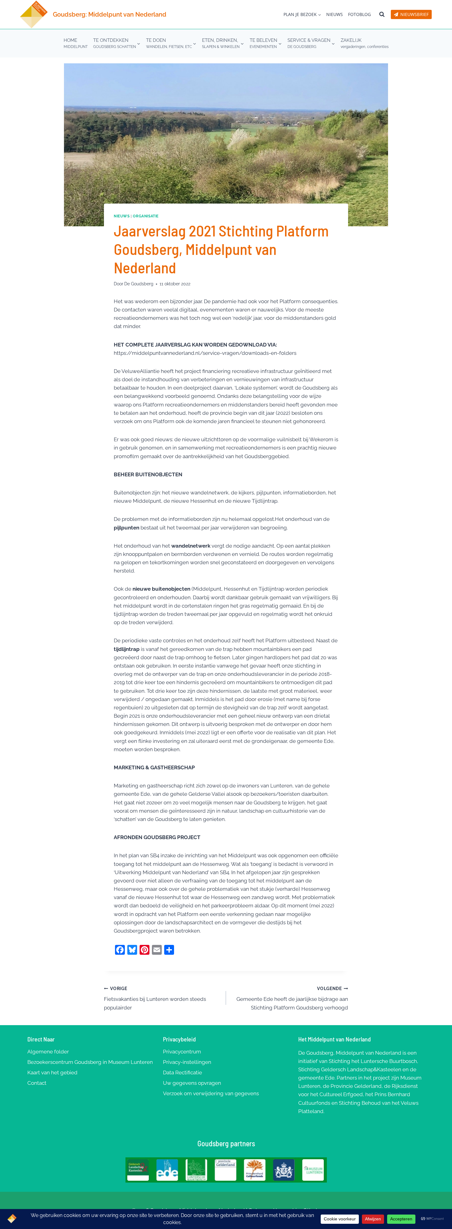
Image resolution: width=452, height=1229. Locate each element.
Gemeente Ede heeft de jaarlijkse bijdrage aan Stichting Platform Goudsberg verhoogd (292, 998)
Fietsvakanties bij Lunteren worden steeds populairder (155, 998)
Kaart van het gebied (52, 1072)
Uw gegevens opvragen (192, 1083)
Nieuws (334, 14)
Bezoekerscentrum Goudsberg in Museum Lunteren (90, 1062)
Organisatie (146, 216)
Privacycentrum (182, 1052)
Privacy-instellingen (187, 1062)
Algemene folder (48, 1052)
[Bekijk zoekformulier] (381, 14)
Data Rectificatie (182, 1072)
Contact (36, 1083)
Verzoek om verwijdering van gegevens (211, 1093)
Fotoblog (359, 14)
